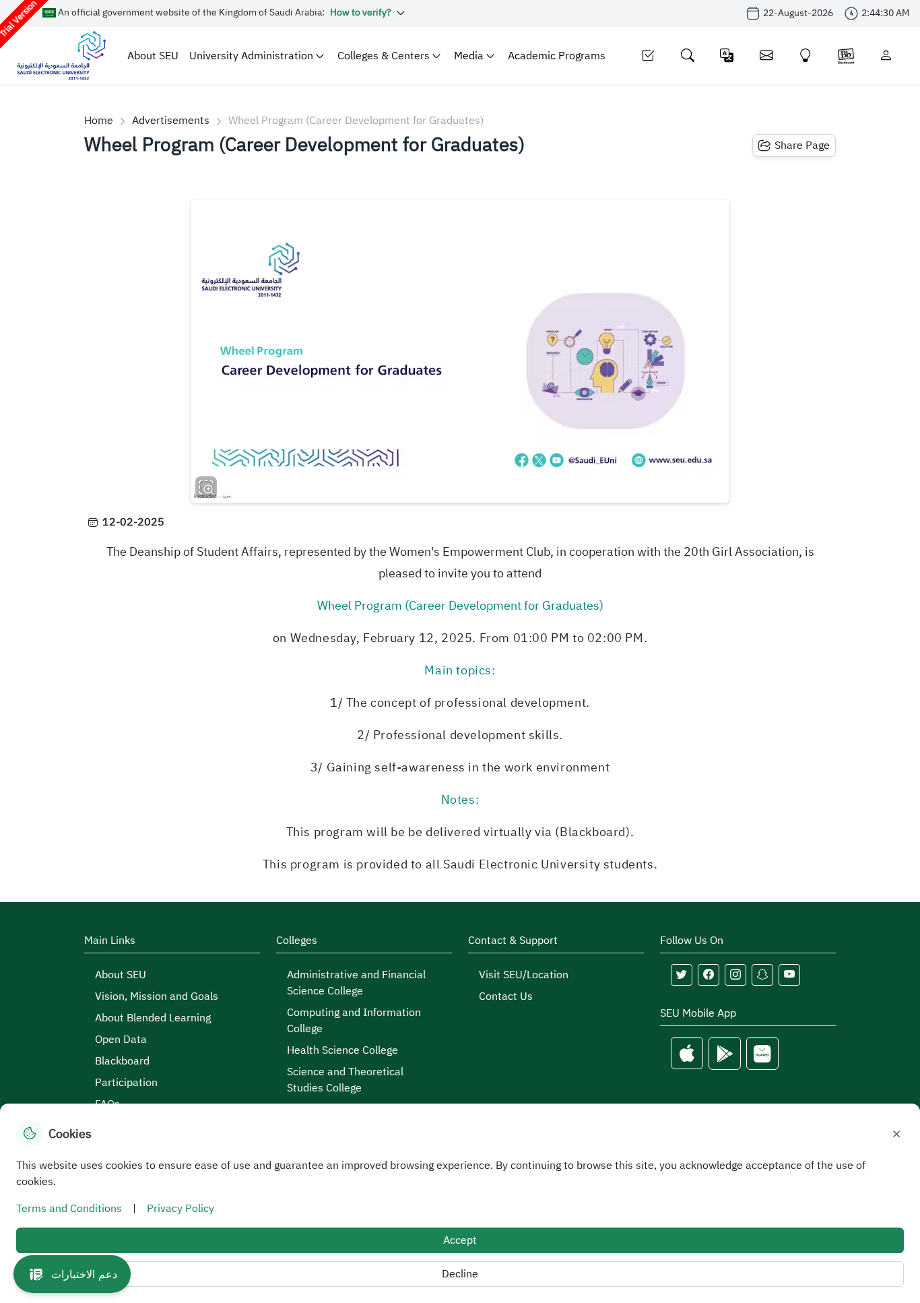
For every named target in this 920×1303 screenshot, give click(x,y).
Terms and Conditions (69, 1209)
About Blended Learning (153, 1018)
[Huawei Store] (762, 1053)
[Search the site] (688, 55)
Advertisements (170, 121)
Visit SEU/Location (523, 975)
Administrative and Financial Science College (356, 983)
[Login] (886, 55)
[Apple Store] (687, 1053)
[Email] (766, 55)
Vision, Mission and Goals (156, 996)
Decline (460, 1274)
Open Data (121, 1039)
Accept (460, 1240)
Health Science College (342, 1050)
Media (469, 56)
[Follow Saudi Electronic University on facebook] (708, 975)
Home (98, 121)
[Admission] (648, 55)
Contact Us (506, 996)
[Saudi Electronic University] (61, 55)
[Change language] (727, 55)
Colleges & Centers (383, 56)
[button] (72, 1274)
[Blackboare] (846, 55)
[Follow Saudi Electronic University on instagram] (735, 975)
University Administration (251, 56)
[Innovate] (805, 55)
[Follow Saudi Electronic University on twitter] (681, 975)
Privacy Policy (180, 1209)
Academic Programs (556, 56)
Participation (126, 1083)
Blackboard (122, 1061)
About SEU (152, 56)
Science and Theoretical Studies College (345, 1080)
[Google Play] (725, 1053)
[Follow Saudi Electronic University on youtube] (789, 975)
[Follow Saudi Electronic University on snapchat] (762, 975)
